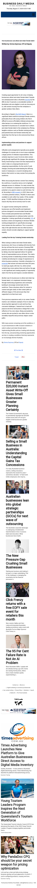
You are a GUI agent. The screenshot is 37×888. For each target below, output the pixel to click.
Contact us (15, 685)
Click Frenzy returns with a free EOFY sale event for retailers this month (16, 609)
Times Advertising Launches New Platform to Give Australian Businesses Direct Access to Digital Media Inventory (17, 755)
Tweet (17, 357)
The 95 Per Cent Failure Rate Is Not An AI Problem (17, 657)
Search (32, 690)
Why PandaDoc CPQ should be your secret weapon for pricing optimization (16, 862)
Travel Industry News (6, 832)
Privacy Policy (18, 690)
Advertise (26, 690)
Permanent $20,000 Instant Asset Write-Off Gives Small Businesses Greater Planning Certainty (17, 396)
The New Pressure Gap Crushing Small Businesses (16, 561)
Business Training (5, 775)
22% (32, 218)
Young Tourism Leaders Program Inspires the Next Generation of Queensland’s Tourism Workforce (16, 810)
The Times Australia (22, 692)
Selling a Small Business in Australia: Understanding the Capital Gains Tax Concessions (16, 453)
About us (22, 685)
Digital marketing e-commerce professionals (18, 687)
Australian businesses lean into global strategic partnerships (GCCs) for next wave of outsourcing (17, 510)
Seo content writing (8, 690)
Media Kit (12, 692)
